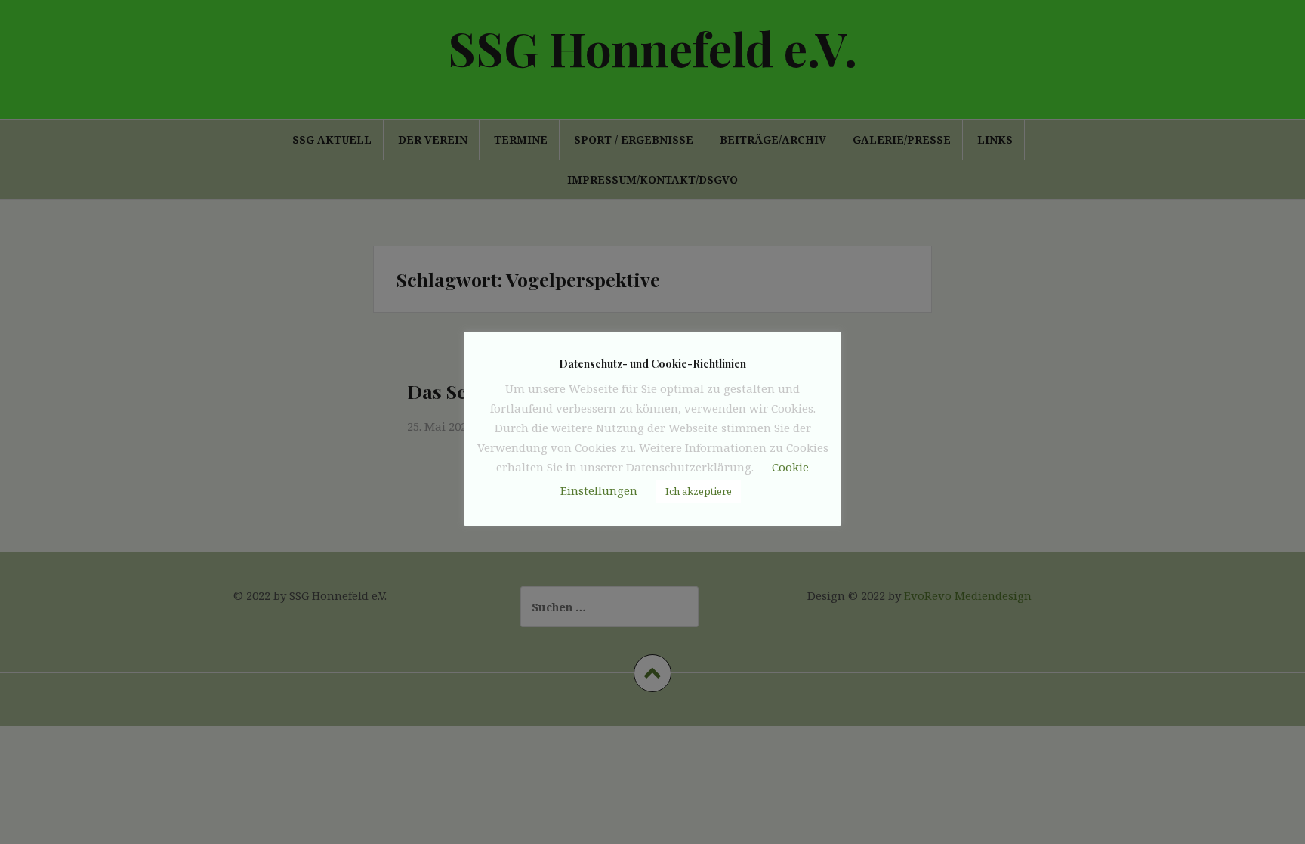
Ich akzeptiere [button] (698, 491)
